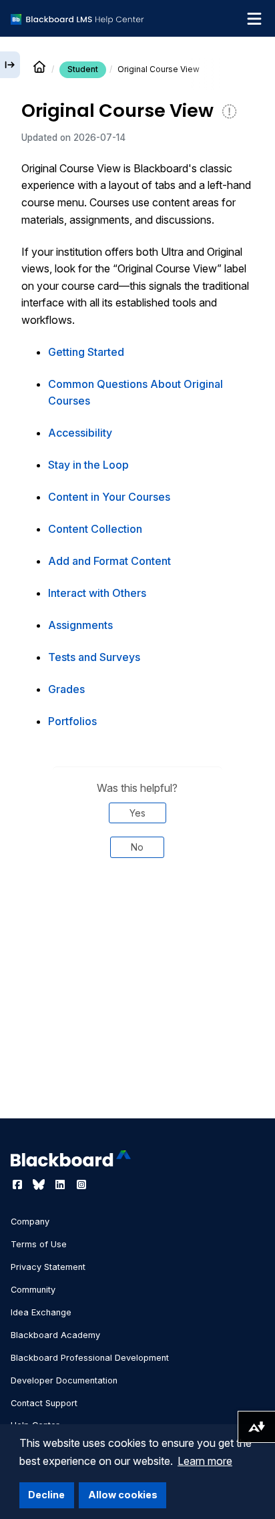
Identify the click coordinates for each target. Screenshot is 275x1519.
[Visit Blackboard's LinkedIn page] (61, 1184)
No (137, 847)
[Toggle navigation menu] (254, 18)
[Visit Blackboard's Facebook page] (19, 1184)
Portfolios (72, 721)
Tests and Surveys (94, 657)
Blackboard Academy (55, 1335)
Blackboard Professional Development (90, 1358)
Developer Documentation (64, 1380)
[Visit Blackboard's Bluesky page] (40, 1184)
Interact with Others (97, 593)
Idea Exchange (41, 1312)
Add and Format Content (109, 561)
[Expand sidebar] (10, 64)
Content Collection (95, 528)
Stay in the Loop (88, 464)
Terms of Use (39, 1244)
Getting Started (86, 352)
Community (33, 1290)
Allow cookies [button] (123, 1494)
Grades (66, 689)
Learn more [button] (205, 1461)
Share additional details (137, 913)
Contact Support (44, 1403)
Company (30, 1222)
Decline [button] (46, 1494)
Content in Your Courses (109, 496)
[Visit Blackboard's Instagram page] (81, 1184)
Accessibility (80, 432)
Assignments (80, 625)
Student (82, 69)
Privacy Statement (48, 1267)
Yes (137, 813)
